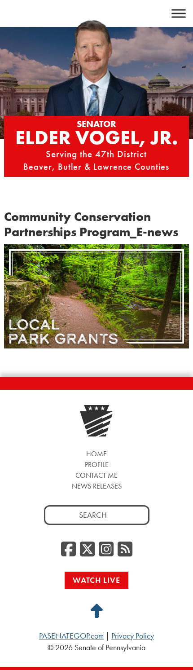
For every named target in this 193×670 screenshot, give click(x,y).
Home (96, 453)
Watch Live (96, 580)
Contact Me (96, 475)
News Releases (97, 486)
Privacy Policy (132, 636)
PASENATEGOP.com (71, 636)
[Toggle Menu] (178, 13)
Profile (97, 464)
